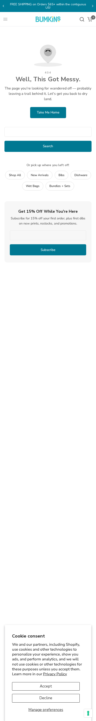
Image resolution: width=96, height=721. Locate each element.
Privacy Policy (55, 674)
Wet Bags (33, 186)
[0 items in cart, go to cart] (89, 19)
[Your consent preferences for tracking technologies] (88, 713)
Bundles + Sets (59, 186)
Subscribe (48, 250)
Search (48, 146)
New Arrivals (40, 175)
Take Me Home (48, 112)
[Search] (82, 19)
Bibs (61, 175)
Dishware (80, 175)
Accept (46, 686)
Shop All (15, 175)
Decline (45, 698)
